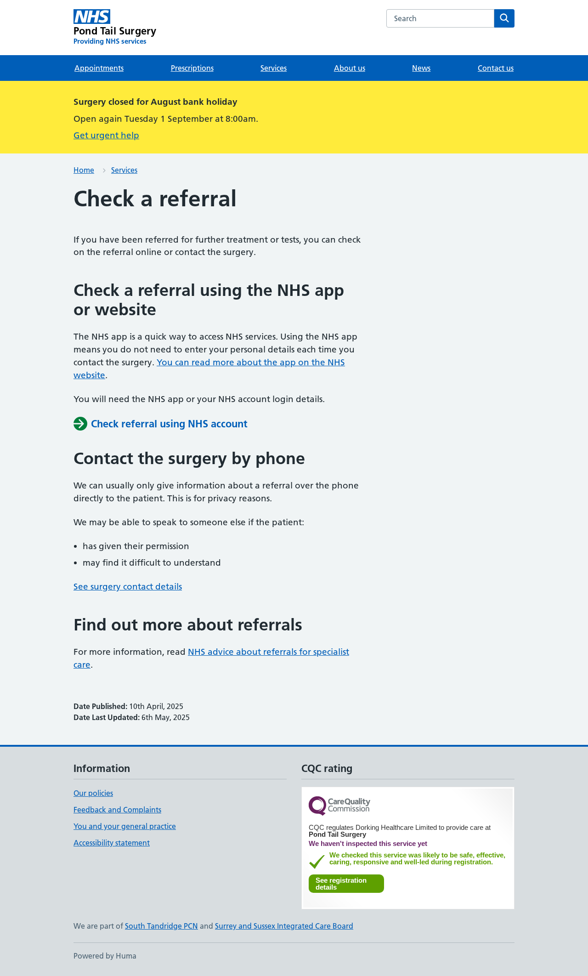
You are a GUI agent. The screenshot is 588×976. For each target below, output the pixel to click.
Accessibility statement (112, 842)
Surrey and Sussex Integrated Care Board (284, 926)
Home (84, 170)
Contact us (496, 68)
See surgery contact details (128, 586)
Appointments (99, 68)
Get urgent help (106, 135)
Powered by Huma (105, 955)
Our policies (93, 793)
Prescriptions (192, 68)
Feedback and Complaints (117, 809)
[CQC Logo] (339, 806)
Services (273, 68)
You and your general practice (125, 826)
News (421, 68)
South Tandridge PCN (161, 926)
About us (349, 68)
